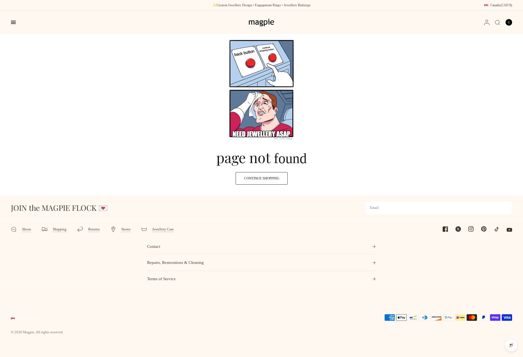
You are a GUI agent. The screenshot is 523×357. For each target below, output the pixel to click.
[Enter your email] (506, 207)
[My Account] (486, 22)
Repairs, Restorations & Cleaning (175, 262)
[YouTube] (506, 230)
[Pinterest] (480, 229)
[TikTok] (493, 229)
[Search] (497, 22)
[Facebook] (442, 229)
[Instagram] (468, 229)
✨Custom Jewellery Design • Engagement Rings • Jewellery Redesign (261, 5)
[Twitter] (455, 229)
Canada (501, 5)
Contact (153, 246)
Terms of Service (161, 279)
